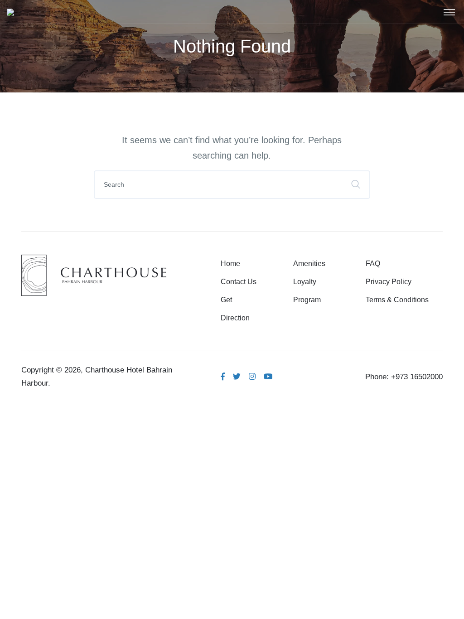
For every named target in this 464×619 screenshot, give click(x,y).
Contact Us (238, 281)
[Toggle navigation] (449, 11)
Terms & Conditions (397, 300)
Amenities (309, 263)
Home (230, 263)
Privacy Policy (388, 281)
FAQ (373, 263)
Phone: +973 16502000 (404, 376)
